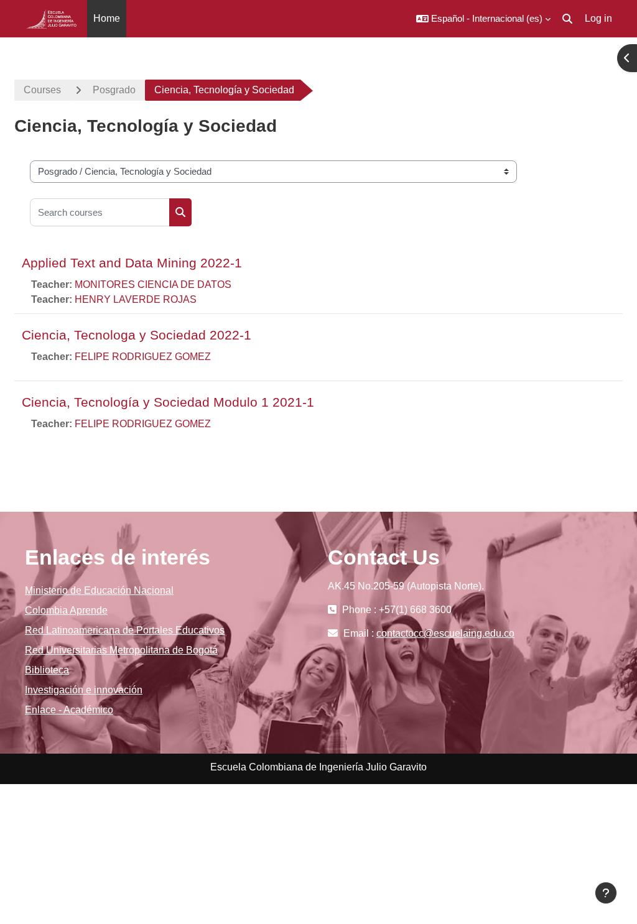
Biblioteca (47, 670)
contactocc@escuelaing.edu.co (445, 633)
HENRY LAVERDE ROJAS (136, 299)
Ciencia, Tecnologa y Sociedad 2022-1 (136, 335)
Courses (42, 90)
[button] (483, 18)
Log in (598, 18)
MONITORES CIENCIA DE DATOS (153, 284)
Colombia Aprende (66, 610)
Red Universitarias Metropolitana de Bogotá (121, 650)
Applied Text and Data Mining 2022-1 (132, 263)
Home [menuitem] (106, 18)
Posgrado (114, 90)
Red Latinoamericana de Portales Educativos (125, 630)
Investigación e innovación (83, 690)
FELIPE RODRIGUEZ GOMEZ (143, 356)
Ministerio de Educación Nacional (99, 590)
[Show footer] (606, 893)
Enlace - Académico (69, 710)
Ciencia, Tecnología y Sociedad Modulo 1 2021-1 (168, 402)
